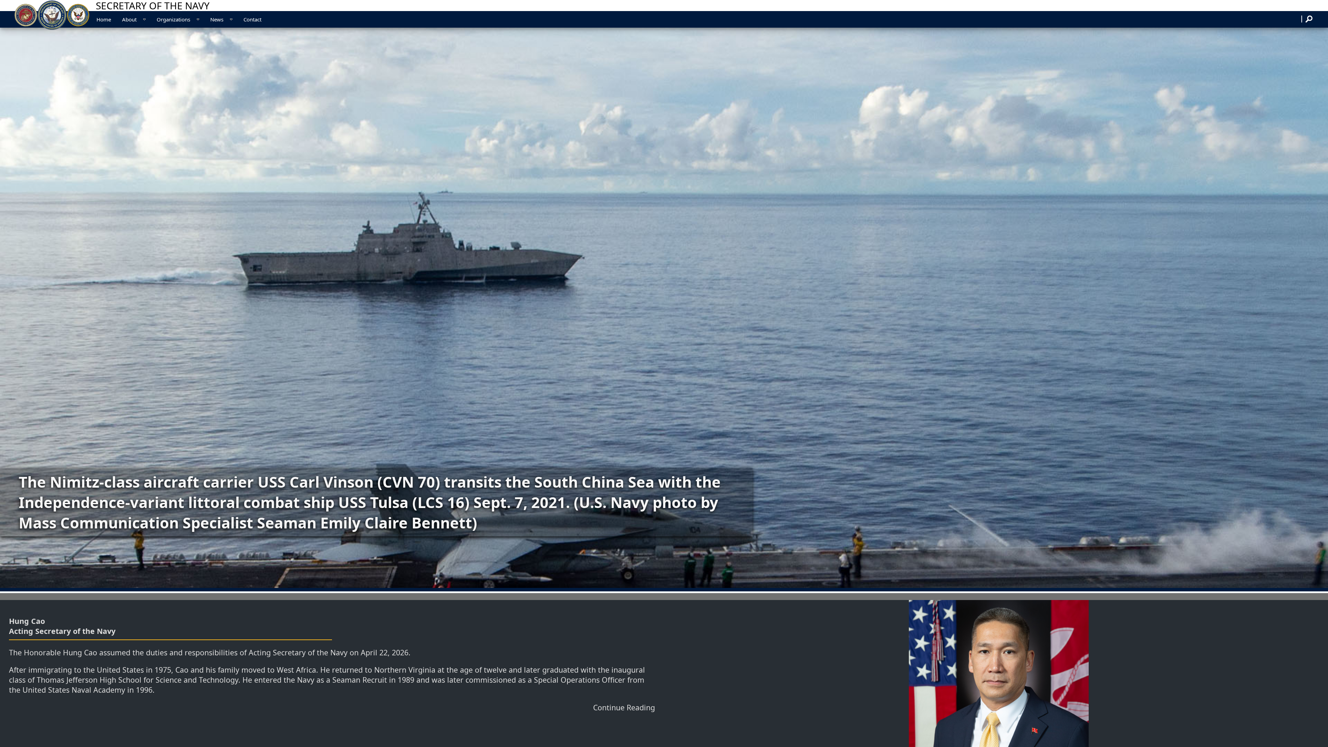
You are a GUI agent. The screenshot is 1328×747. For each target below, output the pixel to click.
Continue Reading (624, 707)
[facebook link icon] (1298, 19)
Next (1315, 308)
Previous (14, 308)
